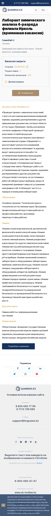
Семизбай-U (8, 40)
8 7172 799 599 (21, 3)
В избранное (26, 93)
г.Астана (6, 43)
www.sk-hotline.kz (25, 492)
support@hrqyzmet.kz (40, 3)
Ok (3, 505)
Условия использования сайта (25, 394)
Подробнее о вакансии (18, 346)
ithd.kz (39, 463)
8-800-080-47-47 (26, 481)
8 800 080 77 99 (25, 406)
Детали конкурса (15, 82)
